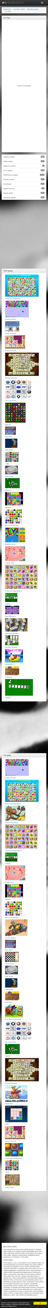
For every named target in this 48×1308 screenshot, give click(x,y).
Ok (40, 1303)
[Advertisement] (24, 45)
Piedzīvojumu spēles (23, 175)
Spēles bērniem (23, 188)
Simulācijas (23, 184)
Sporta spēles (23, 193)
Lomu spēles (23, 170)
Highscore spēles (23, 166)
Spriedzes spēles (23, 197)
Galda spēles (23, 161)
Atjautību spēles (23, 157)
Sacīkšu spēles (23, 179)
